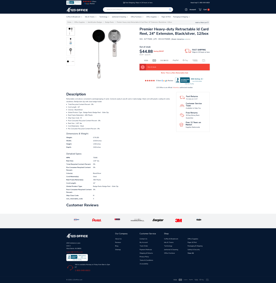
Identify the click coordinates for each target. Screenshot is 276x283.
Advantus (176, 87)
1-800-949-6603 (82, 270)
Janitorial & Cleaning (119, 17)
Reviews (118, 242)
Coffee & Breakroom (73, 17)
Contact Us (143, 239)
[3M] (178, 220)
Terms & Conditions (146, 260)
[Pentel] (97, 220)
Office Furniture (136, 17)
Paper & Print (166, 17)
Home (69, 22)
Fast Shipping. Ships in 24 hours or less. (139, 3)
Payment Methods (146, 250)
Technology (103, 17)
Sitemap (118, 250)
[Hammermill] (137, 220)
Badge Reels (109, 22)
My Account (144, 242)
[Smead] (117, 219)
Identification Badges (95, 22)
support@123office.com (74, 252)
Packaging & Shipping (180, 17)
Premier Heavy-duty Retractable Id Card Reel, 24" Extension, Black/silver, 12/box (144, 22)
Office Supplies (151, 17)
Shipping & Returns (146, 253)
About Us (118, 239)
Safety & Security (194, 250)
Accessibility (144, 264)
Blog (116, 246)
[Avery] (76, 219)
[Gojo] (198, 219)
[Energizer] (158, 220)
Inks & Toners (90, 17)
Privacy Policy (144, 257)
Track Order (144, 246)
